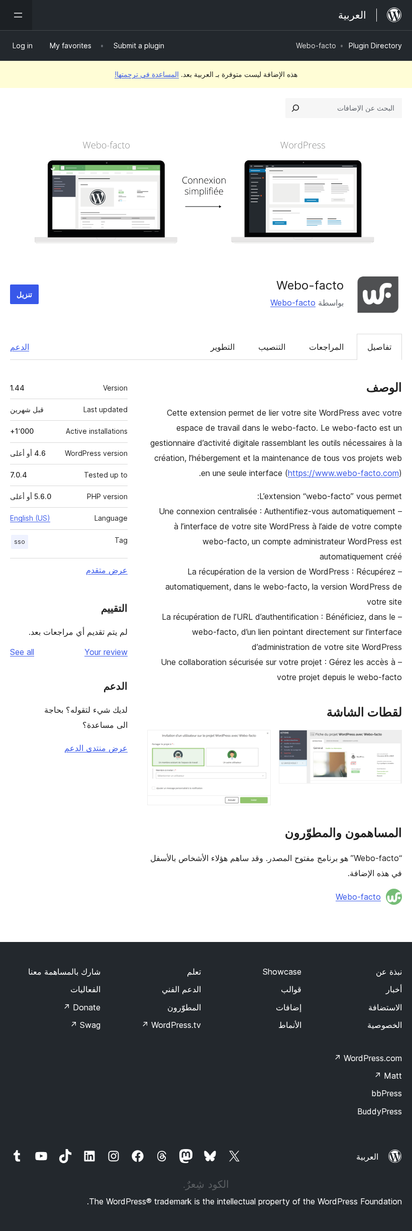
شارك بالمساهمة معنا (64, 972)
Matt (388, 1076)
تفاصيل (379, 347)
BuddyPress (379, 1111)
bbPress (386, 1093)
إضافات (288, 1007)
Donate (81, 1007)
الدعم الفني (181, 989)
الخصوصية (384, 1025)
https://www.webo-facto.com (343, 473)
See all (22, 652)
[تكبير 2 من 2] (257, 743)
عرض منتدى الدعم (96, 748)
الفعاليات (85, 989)
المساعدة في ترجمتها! (147, 74)
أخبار (394, 989)
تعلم (194, 972)
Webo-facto (293, 303)
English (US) (30, 518)
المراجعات (326, 347)
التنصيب (271, 347)
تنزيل (24, 294)
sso (19, 541)
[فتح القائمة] (16, 15)
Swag (85, 1025)
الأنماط (289, 1025)
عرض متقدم (107, 570)
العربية (367, 1157)
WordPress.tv (171, 1025)
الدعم (19, 347)
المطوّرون (184, 1007)
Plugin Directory (375, 45)
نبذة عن (389, 972)
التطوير (223, 347)
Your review (106, 652)
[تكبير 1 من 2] (388, 743)
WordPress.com (368, 1058)
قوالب (291, 989)
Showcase (282, 972)
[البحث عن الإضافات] (295, 108)
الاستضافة (385, 1007)
